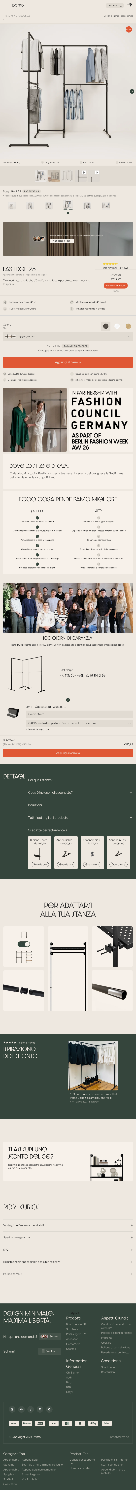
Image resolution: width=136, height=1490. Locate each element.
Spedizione (108, 1367)
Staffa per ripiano (112, 1464)
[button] (115, 263)
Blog (68, 1382)
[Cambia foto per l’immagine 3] (67, 176)
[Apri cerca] (121, 6)
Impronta (106, 1337)
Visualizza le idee (61, 240)
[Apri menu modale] (6, 6)
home (6, 16)
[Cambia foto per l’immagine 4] (81, 176)
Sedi (69, 1377)
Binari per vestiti (76, 1324)
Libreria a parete (80, 1468)
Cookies (106, 1342)
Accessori (72, 1339)
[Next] (132, 91)
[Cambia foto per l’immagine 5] (94, 176)
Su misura (72, 1329)
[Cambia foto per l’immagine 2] (54, 176)
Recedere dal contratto (115, 1352)
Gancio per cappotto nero (82, 1461)
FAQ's (69, 1392)
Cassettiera (73, 1344)
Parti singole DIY (76, 1334)
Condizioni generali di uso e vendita (116, 1326)
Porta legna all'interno (114, 1459)
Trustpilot (72, 1313)
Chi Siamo (72, 1372)
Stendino (8, 1464)
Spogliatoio (10, 1474)
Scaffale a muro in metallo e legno (42, 1464)
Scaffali (71, 1348)
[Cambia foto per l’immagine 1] (41, 176)
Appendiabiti (11, 1459)
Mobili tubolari (30, 1479)
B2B (68, 1387)
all (12, 16)
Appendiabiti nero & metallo (39, 1469)
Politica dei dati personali (116, 1332)
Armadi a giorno (31, 1474)
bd (127, 1437)
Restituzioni (108, 1372)
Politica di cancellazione (115, 1347)
